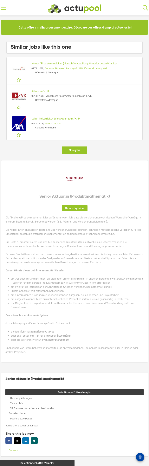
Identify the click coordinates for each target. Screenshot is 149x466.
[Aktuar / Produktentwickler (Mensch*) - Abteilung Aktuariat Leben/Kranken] (19, 68)
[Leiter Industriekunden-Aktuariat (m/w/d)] (19, 123)
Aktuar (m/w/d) (40, 91)
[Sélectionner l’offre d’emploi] (19, 79)
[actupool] (74, 8)
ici (130, 27)
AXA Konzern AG (53, 123)
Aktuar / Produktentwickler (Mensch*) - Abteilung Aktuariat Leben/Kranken (74, 63)
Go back (13, 450)
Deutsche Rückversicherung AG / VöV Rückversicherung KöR (75, 68)
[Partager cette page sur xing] (34, 440)
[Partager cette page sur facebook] (8, 440)
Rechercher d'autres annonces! (21, 425)
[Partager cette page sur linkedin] (25, 440)
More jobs (74, 150)
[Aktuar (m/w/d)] (19, 96)
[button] (142, 26)
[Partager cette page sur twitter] (17, 440)
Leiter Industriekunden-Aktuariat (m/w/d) (55, 118)
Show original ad (75, 208)
